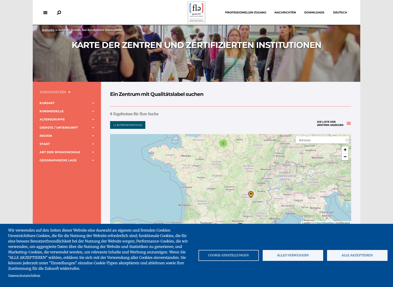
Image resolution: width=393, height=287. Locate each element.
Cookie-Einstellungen (228, 255)
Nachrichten (285, 12)
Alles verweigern (293, 255)
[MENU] (45, 12)
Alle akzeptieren (357, 255)
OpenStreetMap (325, 223)
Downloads (314, 12)
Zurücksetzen (53, 92)
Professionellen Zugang (245, 12)
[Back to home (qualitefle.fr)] (196, 22)
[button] (223, 143)
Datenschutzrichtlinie (24, 276)
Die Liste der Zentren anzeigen (330, 123)
